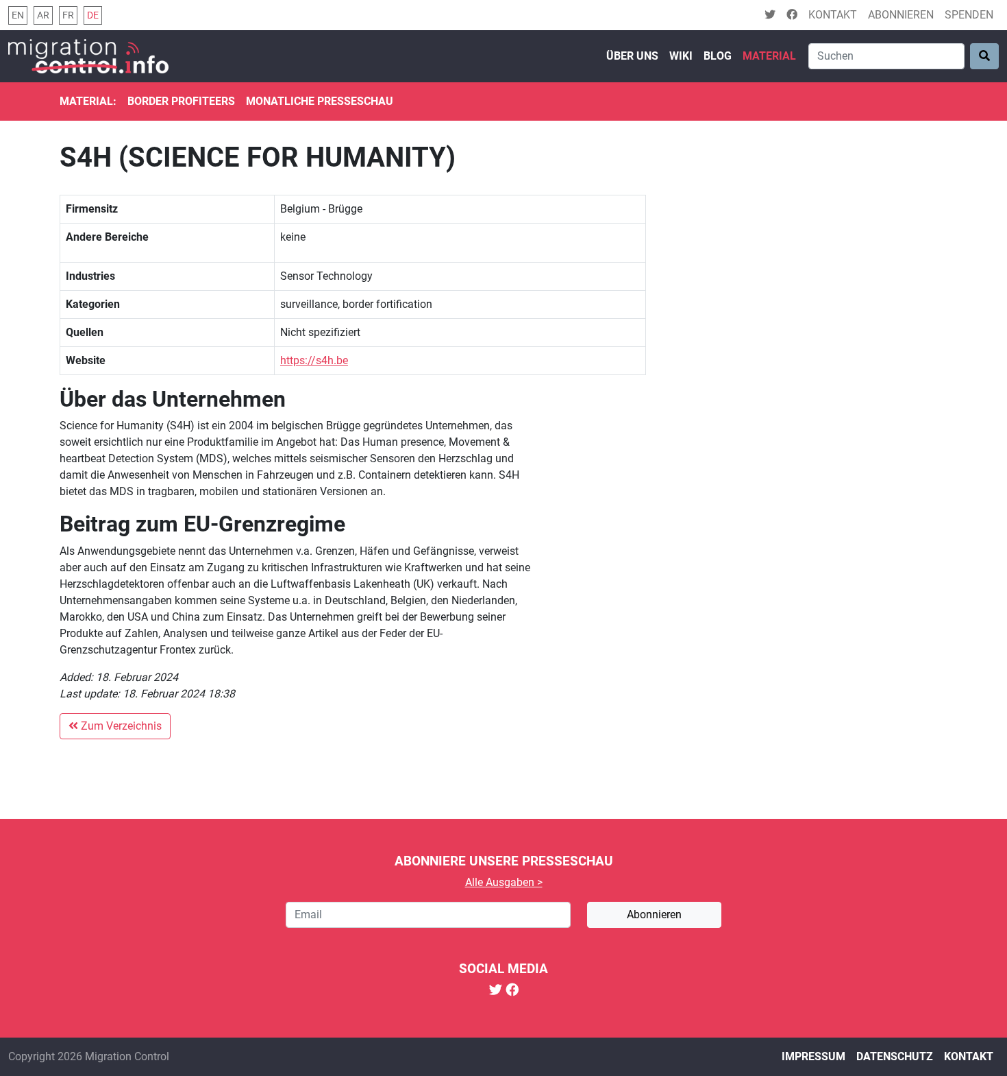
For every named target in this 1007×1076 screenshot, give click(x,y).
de (93, 15)
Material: (88, 101)
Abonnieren (901, 14)
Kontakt (832, 14)
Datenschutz (894, 1056)
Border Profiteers (181, 101)
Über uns (632, 55)
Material (769, 55)
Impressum (813, 1056)
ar (43, 15)
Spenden (969, 14)
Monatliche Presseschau (319, 101)
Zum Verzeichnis (120, 725)
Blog (718, 55)
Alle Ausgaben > (504, 882)
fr (68, 15)
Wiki (681, 55)
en (18, 15)
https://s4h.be (314, 360)
